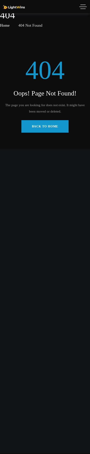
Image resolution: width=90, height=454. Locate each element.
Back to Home (45, 126)
